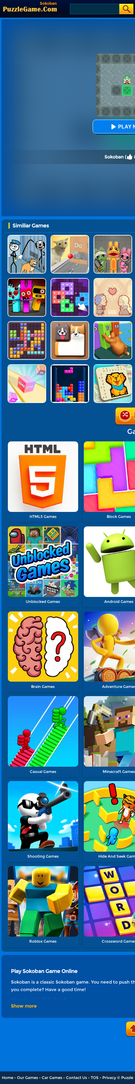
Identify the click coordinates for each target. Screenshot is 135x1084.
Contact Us (76, 1077)
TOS (95, 1077)
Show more (24, 1006)
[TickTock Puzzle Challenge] (70, 237)
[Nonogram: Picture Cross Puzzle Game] (113, 366)
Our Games (27, 1077)
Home (7, 1077)
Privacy (109, 1077)
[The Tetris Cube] (70, 366)
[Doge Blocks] (70, 323)
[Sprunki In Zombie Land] (27, 280)
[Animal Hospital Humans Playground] (113, 237)
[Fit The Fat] (113, 323)
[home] (30, 9)
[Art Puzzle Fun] (70, 280)
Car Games (52, 1077)
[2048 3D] (27, 366)
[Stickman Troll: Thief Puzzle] (27, 237)
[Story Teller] (113, 280)
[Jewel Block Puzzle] (27, 323)
